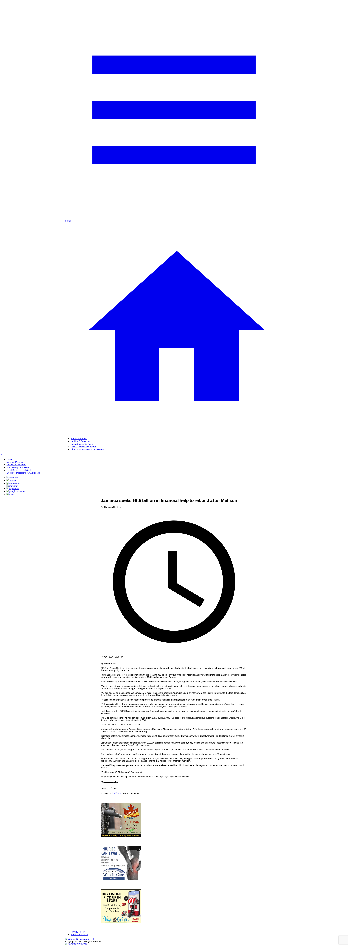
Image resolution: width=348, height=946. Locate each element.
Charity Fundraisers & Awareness (87, 449)
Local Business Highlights (83, 446)
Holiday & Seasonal (80, 441)
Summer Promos (79, 438)
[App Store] (13, 488)
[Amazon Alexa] (10, 494)
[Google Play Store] (17, 491)
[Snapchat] (12, 485)
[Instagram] (13, 483)
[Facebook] (12, 477)
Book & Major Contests (82, 444)
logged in (117, 793)
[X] (11, 480)
